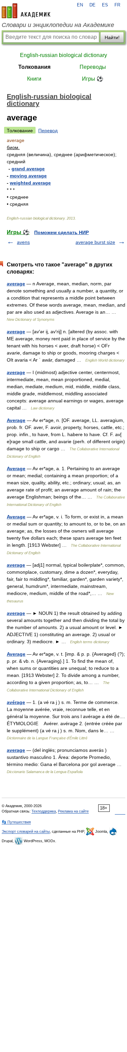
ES (105, 5)
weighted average (30, 183)
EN (80, 5)
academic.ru (26, 10)
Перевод (48, 130)
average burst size (95, 242)
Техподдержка (43, 811)
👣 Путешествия (16, 822)
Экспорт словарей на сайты (26, 831)
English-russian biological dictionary (63, 55)
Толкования (34, 67)
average (16, 283)
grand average (28, 168)
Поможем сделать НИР (61, 232)
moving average (28, 175)
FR (117, 5)
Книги (34, 79)
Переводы (93, 67)
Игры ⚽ (92, 79)
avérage (16, 702)
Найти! (112, 37)
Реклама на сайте (73, 811)
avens (23, 242)
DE (92, 5)
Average (16, 420)
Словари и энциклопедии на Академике (58, 25)
